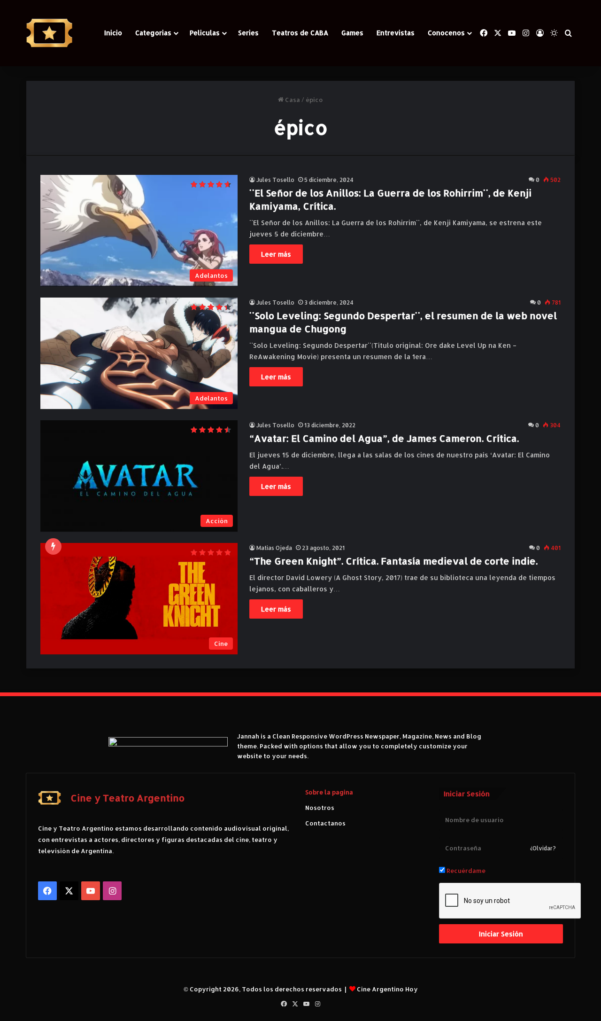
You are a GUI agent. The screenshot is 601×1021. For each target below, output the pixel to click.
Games (352, 33)
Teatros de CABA (300, 33)
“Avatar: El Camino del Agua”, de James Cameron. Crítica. (384, 438)
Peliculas (205, 33)
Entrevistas (396, 33)
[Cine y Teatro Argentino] (49, 33)
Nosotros (319, 807)
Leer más (276, 254)
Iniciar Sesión (501, 934)
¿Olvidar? (543, 848)
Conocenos (446, 33)
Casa (292, 99)
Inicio (113, 33)
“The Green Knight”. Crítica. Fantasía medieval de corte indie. (393, 561)
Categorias (153, 33)
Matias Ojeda (274, 547)
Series (248, 33)
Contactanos (325, 823)
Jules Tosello (275, 179)
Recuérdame (465, 870)
